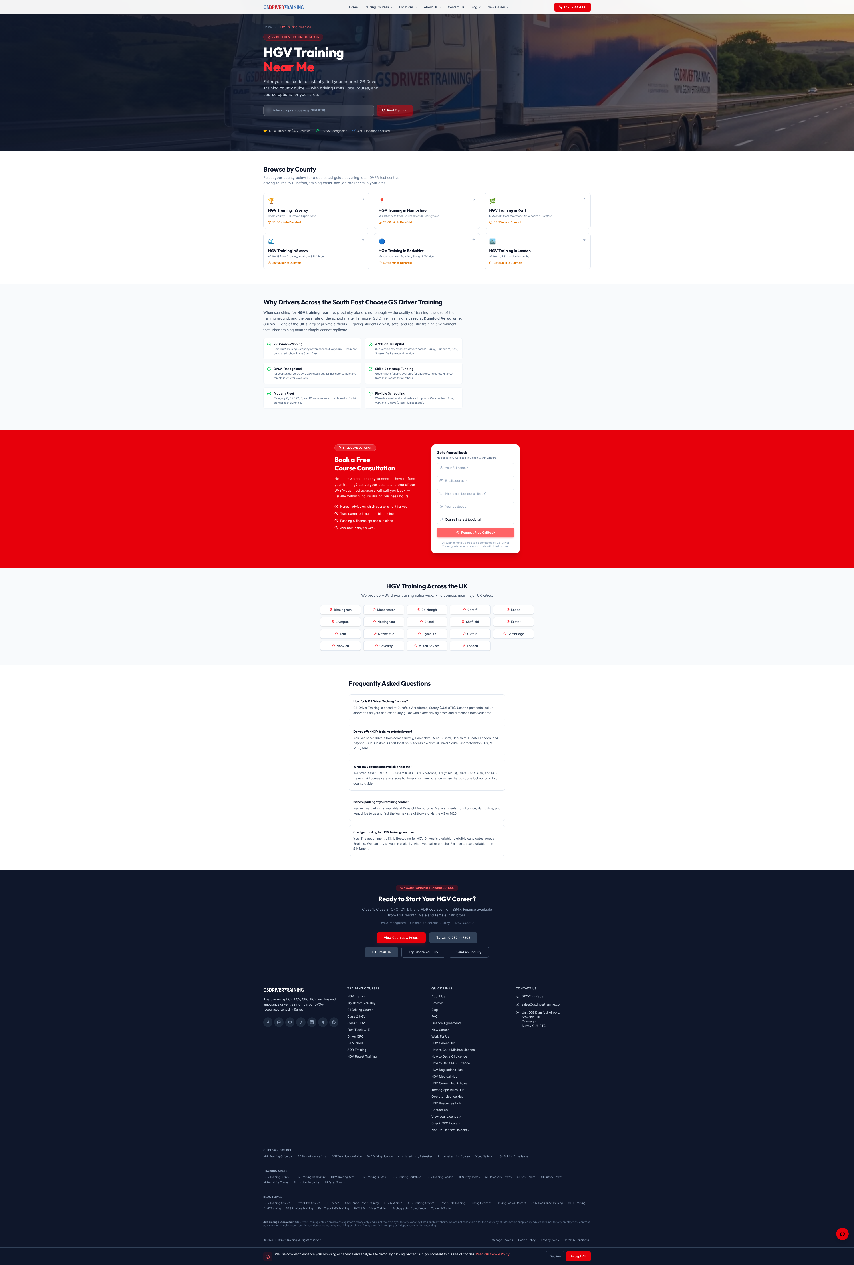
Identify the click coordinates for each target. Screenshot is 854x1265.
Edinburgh (429, 610)
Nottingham (386, 622)
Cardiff (472, 610)
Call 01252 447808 (456, 937)
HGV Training (357, 996)
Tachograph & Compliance (409, 1208)
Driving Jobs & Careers (511, 1203)
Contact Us (439, 1110)
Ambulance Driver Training (362, 1203)
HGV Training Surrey (276, 1177)
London (472, 646)
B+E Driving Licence (380, 1156)
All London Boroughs (306, 1182)
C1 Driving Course (360, 1010)
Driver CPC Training (452, 1203)
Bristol (429, 622)
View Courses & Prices (401, 937)
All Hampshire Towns (498, 1177)
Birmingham (343, 610)
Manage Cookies (502, 1240)
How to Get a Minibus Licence (453, 1050)
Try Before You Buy (423, 952)
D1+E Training (272, 1208)
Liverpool (343, 622)
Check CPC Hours (445, 1123)
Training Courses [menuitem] (376, 7)
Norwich (342, 646)
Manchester (386, 610)
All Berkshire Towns (275, 1182)
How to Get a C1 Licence (449, 1056)
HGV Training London (439, 1177)
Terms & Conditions (576, 1240)
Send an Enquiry (468, 952)
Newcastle (386, 634)
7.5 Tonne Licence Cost (312, 1156)
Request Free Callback (478, 532)
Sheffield (472, 622)
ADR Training (356, 1050)
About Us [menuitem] (431, 7)
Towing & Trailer (441, 1208)
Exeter (515, 622)
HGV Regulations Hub (447, 1070)
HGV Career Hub (443, 1043)
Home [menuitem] (353, 7)
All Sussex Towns (551, 1177)
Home (267, 27)
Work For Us (440, 1036)
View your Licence (446, 1116)
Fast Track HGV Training (333, 1208)
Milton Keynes (429, 646)
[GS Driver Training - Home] (283, 7)
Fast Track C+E (358, 1030)
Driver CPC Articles (308, 1203)
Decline (555, 1256)
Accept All (578, 1256)
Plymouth (429, 634)
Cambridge (516, 634)
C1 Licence (332, 1203)
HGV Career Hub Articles (449, 1083)
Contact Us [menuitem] (456, 7)
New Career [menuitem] (496, 7)
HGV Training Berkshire (406, 1177)
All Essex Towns (335, 1182)
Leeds (515, 610)
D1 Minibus (355, 1043)
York (342, 634)
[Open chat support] (842, 1234)
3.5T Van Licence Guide (347, 1156)
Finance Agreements (446, 1023)
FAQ (434, 1016)
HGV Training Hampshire (310, 1177)
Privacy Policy (550, 1240)
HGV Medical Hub (444, 1076)
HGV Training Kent (342, 1177)
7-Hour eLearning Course (454, 1156)
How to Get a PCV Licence (450, 1063)
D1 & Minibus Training (299, 1208)
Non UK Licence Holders (450, 1130)
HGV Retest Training (362, 1056)
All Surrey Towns (469, 1177)
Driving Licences (480, 1203)
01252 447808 (575, 7)
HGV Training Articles (276, 1203)
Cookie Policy (527, 1240)
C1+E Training (576, 1203)
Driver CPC (355, 1036)
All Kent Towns (526, 1177)
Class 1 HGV (356, 1023)
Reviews (437, 1003)
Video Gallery (483, 1156)
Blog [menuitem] (474, 7)
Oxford (472, 634)
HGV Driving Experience (512, 1156)
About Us (438, 996)
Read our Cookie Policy (493, 1254)
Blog (434, 1010)
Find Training (397, 110)
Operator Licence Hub (447, 1096)
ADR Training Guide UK (277, 1156)
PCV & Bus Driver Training (370, 1208)
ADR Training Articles (421, 1203)
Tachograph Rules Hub (448, 1090)
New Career (440, 1030)
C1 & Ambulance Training (547, 1203)
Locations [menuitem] (406, 7)
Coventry (386, 646)
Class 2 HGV (356, 1016)
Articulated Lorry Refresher (415, 1156)
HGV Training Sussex (373, 1177)
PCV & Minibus (393, 1203)
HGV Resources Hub (446, 1103)
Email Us (384, 952)
